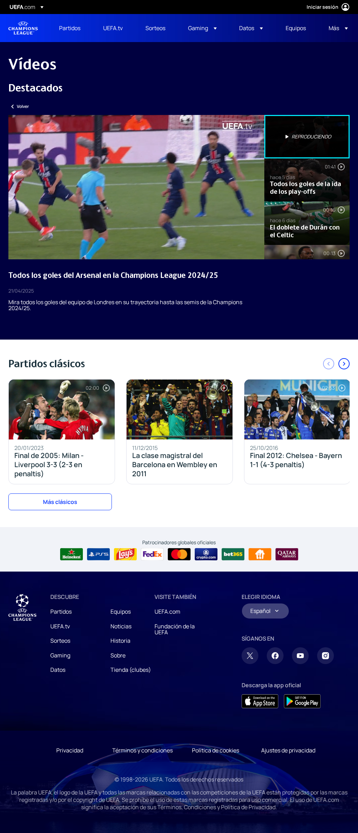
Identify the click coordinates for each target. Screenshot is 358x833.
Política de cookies (215, 750)
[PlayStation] (98, 554)
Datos (57, 670)
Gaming (60, 655)
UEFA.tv (60, 626)
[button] (202, 28)
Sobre (118, 655)
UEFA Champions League (23, 28)
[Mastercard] (179, 554)
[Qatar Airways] (286, 554)
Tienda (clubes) (130, 670)
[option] (307, 136)
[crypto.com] (206, 554)
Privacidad (69, 750)
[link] (70, 28)
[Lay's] (125, 554)
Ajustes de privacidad (288, 750)
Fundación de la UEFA (175, 629)
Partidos (61, 611)
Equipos (120, 611)
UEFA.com (167, 611)
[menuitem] (72, 28)
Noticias (120, 626)
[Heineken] (71, 554)
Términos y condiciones (142, 750)
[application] (136, 187)
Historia (120, 640)
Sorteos (60, 640)
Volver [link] (23, 106)
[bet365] (233, 554)
